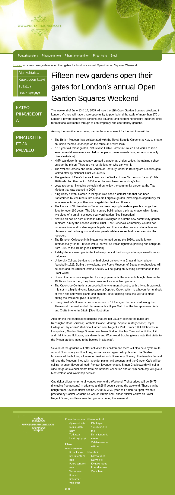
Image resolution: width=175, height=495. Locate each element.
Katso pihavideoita (29, 114)
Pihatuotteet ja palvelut (29, 144)
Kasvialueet (98, 456)
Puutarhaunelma (28, 55)
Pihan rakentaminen (77, 55)
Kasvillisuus (76, 452)
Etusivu (17, 65)
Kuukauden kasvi (32, 79)
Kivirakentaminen (77, 457)
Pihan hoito (100, 55)
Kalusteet (74, 479)
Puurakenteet (99, 467)
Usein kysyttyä (30, 93)
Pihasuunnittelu (51, 55)
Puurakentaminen (77, 465)
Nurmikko (97, 459)
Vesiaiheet (75, 471)
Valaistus (74, 483)
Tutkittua (25, 86)
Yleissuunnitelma (99, 428)
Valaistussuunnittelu (99, 444)
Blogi (114, 55)
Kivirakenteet (99, 463)
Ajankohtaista (29, 72)
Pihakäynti (97, 423)
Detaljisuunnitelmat (99, 436)
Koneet (73, 475)
